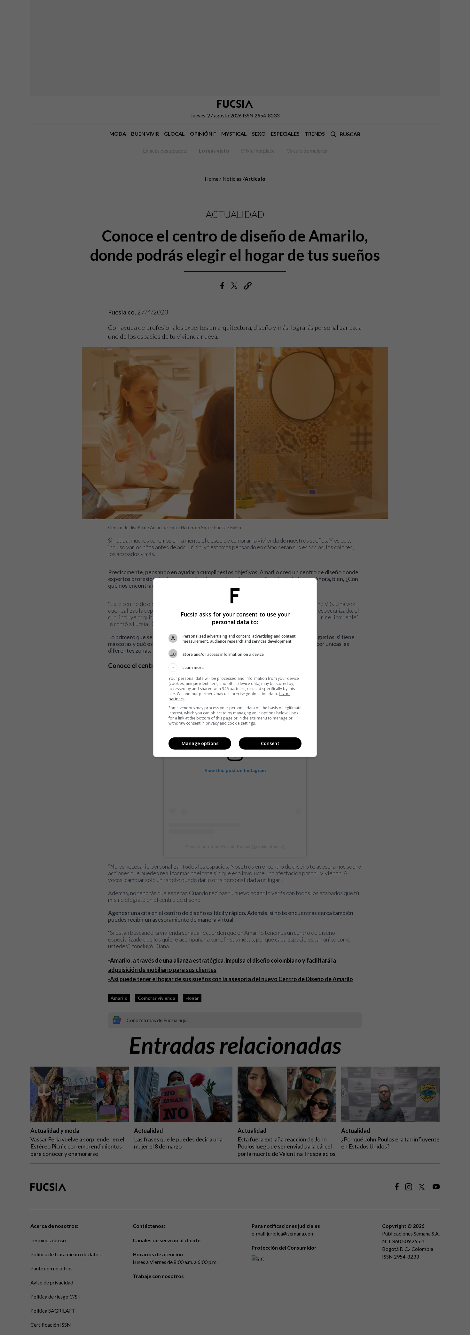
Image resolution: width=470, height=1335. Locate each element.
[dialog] (235, 667)
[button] (235, 667)
